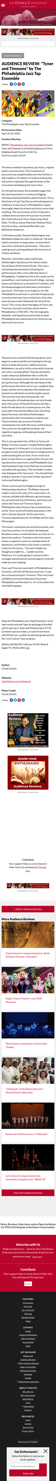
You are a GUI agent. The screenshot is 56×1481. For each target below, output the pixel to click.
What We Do (28, 1399)
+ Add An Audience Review (28, 909)
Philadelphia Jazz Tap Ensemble (26, 144)
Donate (28, 1284)
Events (28, 1331)
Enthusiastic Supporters (29, 1381)
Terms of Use (28, 1427)
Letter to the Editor (28, 1367)
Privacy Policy (28, 1431)
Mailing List (28, 1356)
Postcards (28, 1306)
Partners (28, 1410)
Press (28, 1403)
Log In (28, 1420)
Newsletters (29, 1406)
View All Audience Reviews (28, 1192)
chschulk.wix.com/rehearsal (16, 681)
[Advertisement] (28, 826)
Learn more (37, 1256)
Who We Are (28, 1392)
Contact (28, 1424)
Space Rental (28, 1342)
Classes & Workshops (28, 1335)
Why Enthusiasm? (28, 1395)
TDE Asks (28, 1314)
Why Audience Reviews (29, 1363)
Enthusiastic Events (28, 1370)
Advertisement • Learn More (28, 38)
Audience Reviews (12, 55)
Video (28, 1321)
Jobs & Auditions (28, 1338)
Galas (28, 1346)
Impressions (28, 1303)
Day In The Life (28, 1310)
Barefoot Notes (28, 1317)
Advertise (28, 1374)
